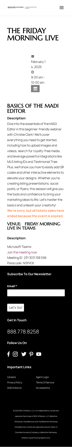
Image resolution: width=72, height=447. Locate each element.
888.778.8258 (23, 331)
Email (18, 286)
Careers (11, 377)
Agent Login (42, 377)
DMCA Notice (14, 388)
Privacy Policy (14, 382)
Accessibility (43, 388)
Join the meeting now (22, 252)
